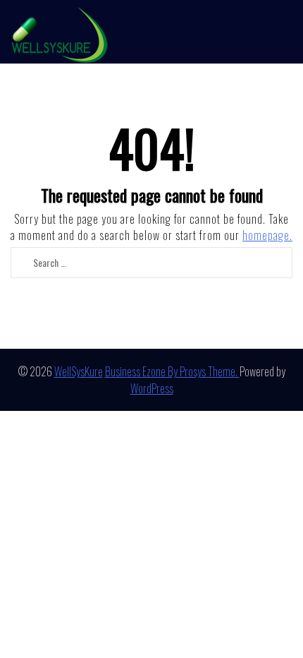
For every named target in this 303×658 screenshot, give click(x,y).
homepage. (267, 235)
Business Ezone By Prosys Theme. (172, 371)
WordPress (151, 388)
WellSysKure (78, 371)
